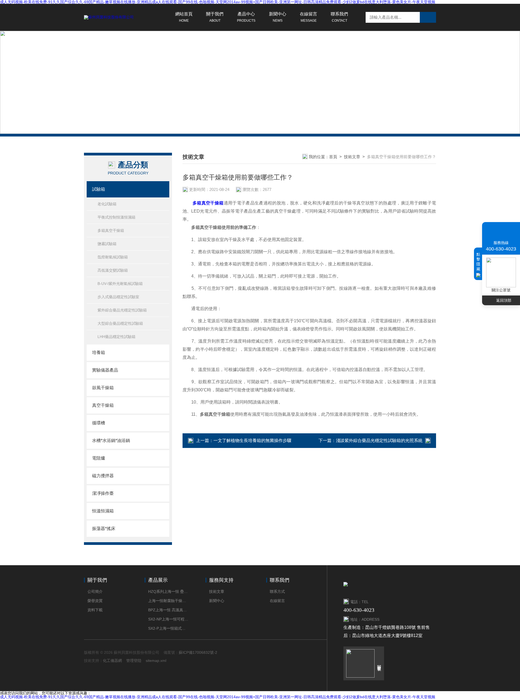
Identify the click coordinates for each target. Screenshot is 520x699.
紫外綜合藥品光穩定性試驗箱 (122, 310)
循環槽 (98, 423)
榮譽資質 (95, 601)
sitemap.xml (156, 660)
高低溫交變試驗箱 (113, 270)
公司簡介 (95, 591)
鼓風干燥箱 (103, 387)
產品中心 (246, 17)
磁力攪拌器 (103, 475)
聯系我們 (339, 17)
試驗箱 (98, 189)
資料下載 (95, 610)
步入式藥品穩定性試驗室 (118, 297)
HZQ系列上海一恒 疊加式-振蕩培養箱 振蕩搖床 (168, 591)
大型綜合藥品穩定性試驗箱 (120, 323)
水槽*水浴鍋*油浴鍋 (111, 440)
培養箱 (98, 352)
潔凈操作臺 (103, 493)
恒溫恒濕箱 (103, 511)
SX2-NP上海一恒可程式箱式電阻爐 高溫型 (168, 619)
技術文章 (352, 156)
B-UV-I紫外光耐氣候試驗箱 (120, 283)
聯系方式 (277, 591)
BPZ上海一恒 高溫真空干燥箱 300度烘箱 (168, 610)
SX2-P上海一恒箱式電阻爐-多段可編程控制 (168, 628)
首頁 (333, 156)
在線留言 (308, 17)
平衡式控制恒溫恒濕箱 (116, 217)
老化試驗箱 (107, 204)
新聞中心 (277, 17)
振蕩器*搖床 (103, 528)
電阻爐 (98, 458)
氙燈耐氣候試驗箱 (113, 257)
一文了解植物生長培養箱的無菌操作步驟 (252, 440)
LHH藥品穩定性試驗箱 (116, 336)
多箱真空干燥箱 (111, 230)
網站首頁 (184, 17)
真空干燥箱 (103, 405)
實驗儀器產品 (105, 370)
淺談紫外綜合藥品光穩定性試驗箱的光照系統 (379, 440)
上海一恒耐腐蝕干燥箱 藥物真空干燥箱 (168, 601)
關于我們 (214, 17)
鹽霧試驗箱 (107, 244)
